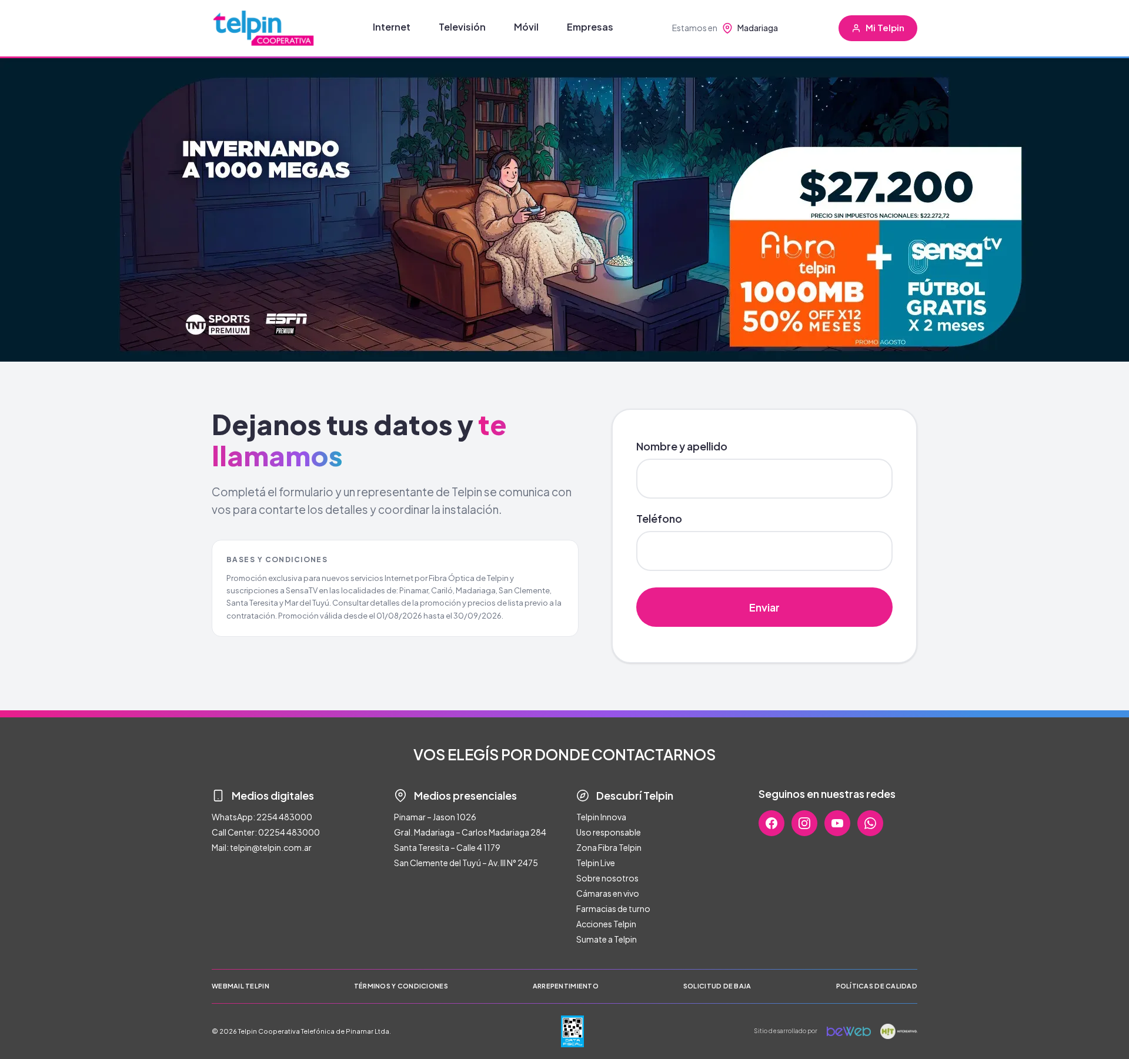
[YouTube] (837, 823)
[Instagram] (804, 823)
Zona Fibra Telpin (609, 847)
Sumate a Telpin (606, 939)
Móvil (526, 27)
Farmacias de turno (613, 908)
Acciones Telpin (606, 923)
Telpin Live (595, 862)
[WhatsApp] (870, 823)
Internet (391, 27)
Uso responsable (608, 832)
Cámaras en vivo (607, 893)
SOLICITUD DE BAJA (717, 986)
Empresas (590, 27)
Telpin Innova (601, 816)
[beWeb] (849, 1031)
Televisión (462, 27)
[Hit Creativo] (898, 1031)
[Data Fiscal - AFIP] (572, 1031)
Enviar (764, 607)
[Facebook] (771, 823)
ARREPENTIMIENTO (566, 986)
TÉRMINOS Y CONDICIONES (401, 986)
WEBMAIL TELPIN (240, 986)
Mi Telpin (885, 27)
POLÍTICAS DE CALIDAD (877, 986)
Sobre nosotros (607, 878)
